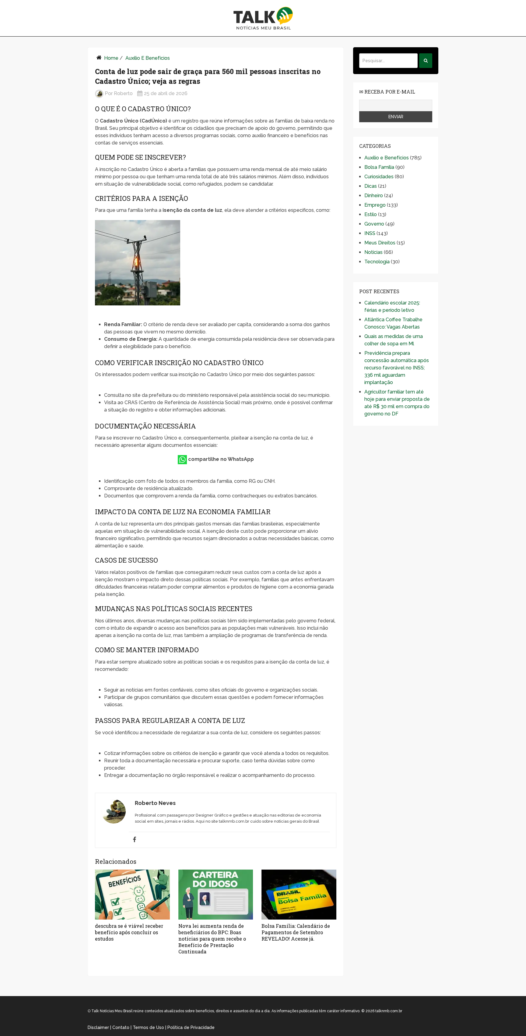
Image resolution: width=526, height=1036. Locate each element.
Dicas (370, 186)
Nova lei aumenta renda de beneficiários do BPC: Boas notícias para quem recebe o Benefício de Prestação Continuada (212, 939)
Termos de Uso (148, 1027)
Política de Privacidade (191, 1027)
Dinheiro (373, 195)
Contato (120, 1027)
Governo (374, 224)
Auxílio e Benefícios (147, 58)
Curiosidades (379, 177)
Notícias (373, 252)
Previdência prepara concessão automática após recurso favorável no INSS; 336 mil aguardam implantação (396, 367)
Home (111, 58)
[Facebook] (134, 840)
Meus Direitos (379, 243)
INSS (369, 233)
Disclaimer (98, 1027)
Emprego (375, 205)
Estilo (370, 214)
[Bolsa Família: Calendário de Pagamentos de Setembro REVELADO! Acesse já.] (298, 895)
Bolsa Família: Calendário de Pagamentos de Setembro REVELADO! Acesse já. (295, 932)
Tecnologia (377, 262)
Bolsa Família (379, 167)
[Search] (425, 60)
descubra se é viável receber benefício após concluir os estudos (129, 932)
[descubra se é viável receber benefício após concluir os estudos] (132, 895)
